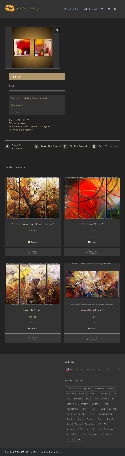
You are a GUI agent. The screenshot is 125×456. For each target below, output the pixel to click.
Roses (78, 424)
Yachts (69, 439)
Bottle (81, 393)
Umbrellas (96, 434)
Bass (110, 388)
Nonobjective (105, 414)
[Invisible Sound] (33, 284)
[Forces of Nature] (92, 198)
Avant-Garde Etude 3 (92, 310)
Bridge (103, 393)
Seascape (71, 429)
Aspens (86, 388)
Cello (114, 393)
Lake (103, 409)
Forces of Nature (92, 224)
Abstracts (22, 123)
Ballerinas (99, 388)
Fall (87, 398)
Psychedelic (33, 253)
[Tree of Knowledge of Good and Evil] (33, 198)
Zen (78, 439)
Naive (92, 414)
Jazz (95, 409)
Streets (96, 429)
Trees (84, 434)
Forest (114, 398)
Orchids (70, 419)
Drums (77, 398)
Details (33, 242)
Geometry (83, 404)
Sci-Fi (103, 424)
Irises (86, 409)
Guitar (95, 404)
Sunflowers (109, 429)
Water (109, 434)
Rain (68, 424)
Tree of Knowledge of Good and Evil (33, 224)
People (90, 419)
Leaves (112, 409)
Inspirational (72, 409)
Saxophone (90, 424)
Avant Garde (92, 339)
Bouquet (92, 393)
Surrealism (72, 434)
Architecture (72, 388)
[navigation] (92, 369)
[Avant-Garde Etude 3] (92, 284)
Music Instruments (75, 414)
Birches (70, 393)
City (68, 398)
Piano (100, 419)
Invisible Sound (33, 310)
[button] (115, 9)
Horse (105, 404)
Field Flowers (100, 398)
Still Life (84, 429)
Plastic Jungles (92, 253)
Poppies (111, 419)
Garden (70, 404)
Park (80, 419)
